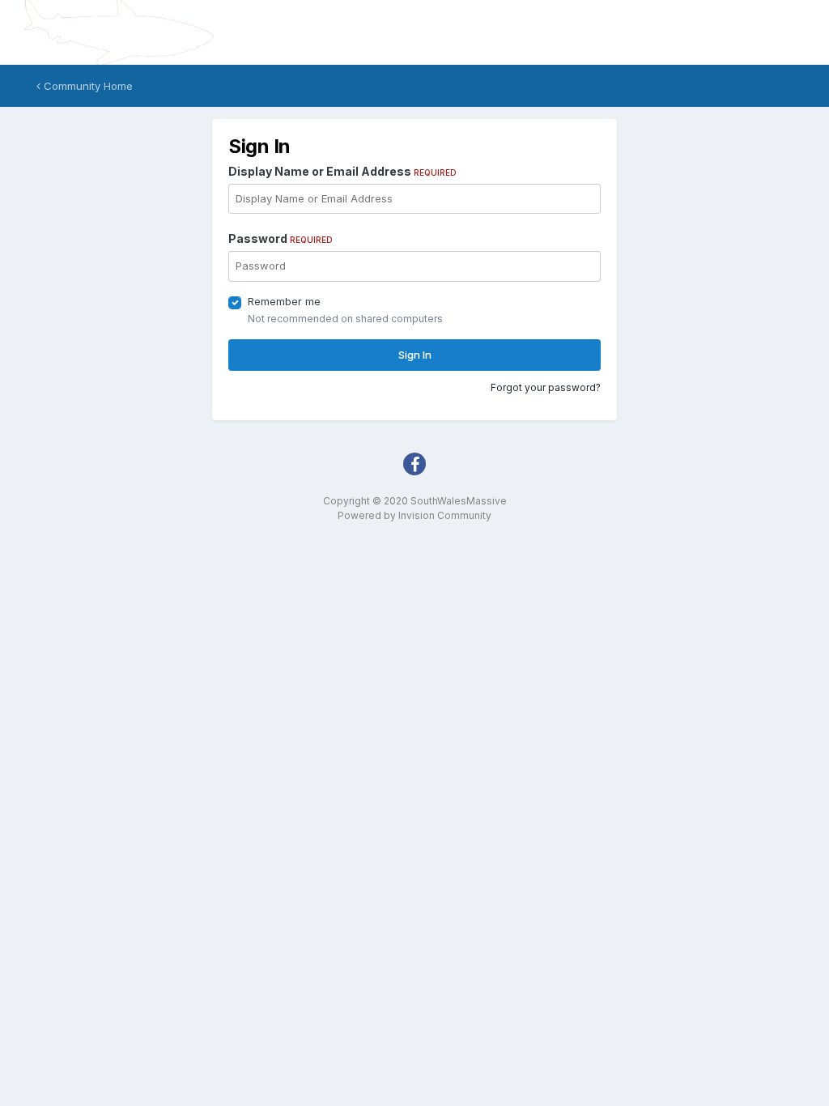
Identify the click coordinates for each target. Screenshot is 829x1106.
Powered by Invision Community (414, 515)
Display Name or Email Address (342, 171)
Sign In (415, 354)
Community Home (86, 85)
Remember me (284, 301)
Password (280, 238)
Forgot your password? (546, 387)
